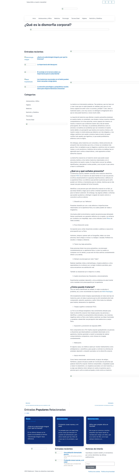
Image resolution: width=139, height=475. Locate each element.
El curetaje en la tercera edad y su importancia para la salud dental (48, 73)
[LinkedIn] (110, 2)
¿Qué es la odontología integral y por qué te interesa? (38, 427)
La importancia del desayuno (47, 64)
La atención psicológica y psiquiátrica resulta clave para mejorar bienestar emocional (52, 87)
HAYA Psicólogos (107, 291)
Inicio (34, 18)
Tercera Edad (75, 18)
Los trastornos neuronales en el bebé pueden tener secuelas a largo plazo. (53, 80)
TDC (77, 175)
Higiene (84, 18)
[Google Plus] (113, 2)
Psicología (65, 18)
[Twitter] (107, 2)
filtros (108, 218)
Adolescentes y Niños (45, 18)
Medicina (57, 18)
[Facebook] (103, 2)
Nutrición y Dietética (95, 18)
